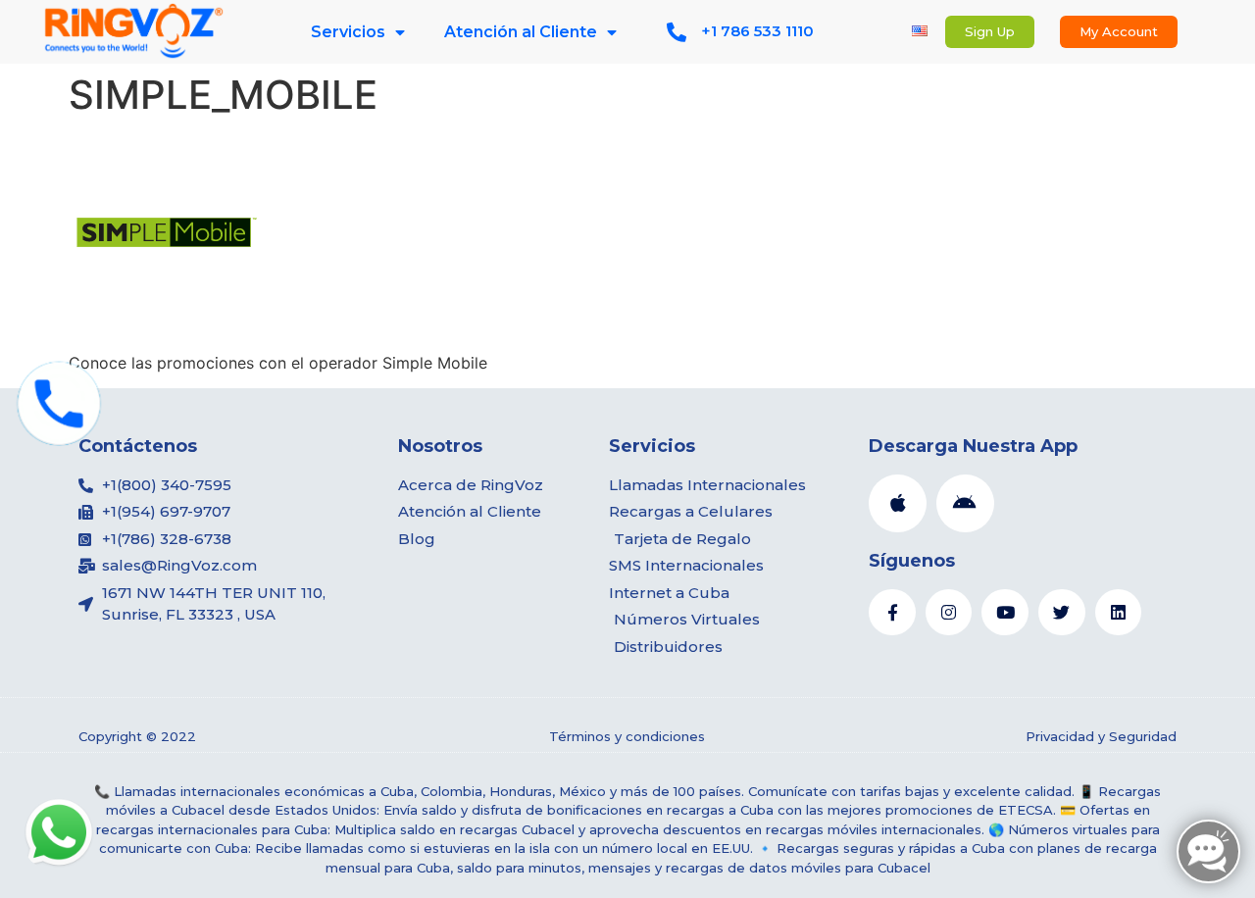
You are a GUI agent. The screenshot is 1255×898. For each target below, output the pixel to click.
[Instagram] (949, 612)
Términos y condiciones (627, 736)
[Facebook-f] (892, 612)
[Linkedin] (1118, 612)
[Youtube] (1005, 612)
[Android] (965, 503)
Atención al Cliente (520, 32)
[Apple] (898, 503)
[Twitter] (1061, 612)
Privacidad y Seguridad (1101, 736)
